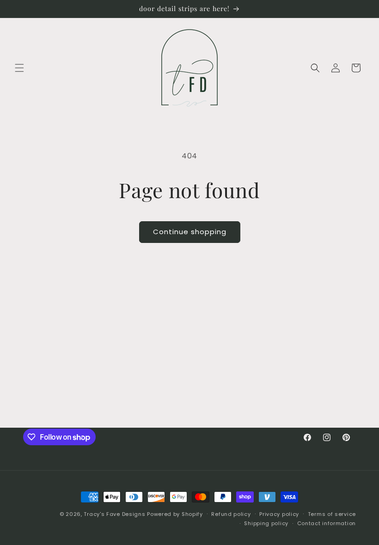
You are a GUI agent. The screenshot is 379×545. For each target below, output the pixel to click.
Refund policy (231, 514)
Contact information (326, 523)
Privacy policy (279, 514)
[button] (19, 68)
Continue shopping (189, 231)
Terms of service (332, 514)
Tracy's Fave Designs (114, 514)
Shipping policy (266, 523)
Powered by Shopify (175, 514)
